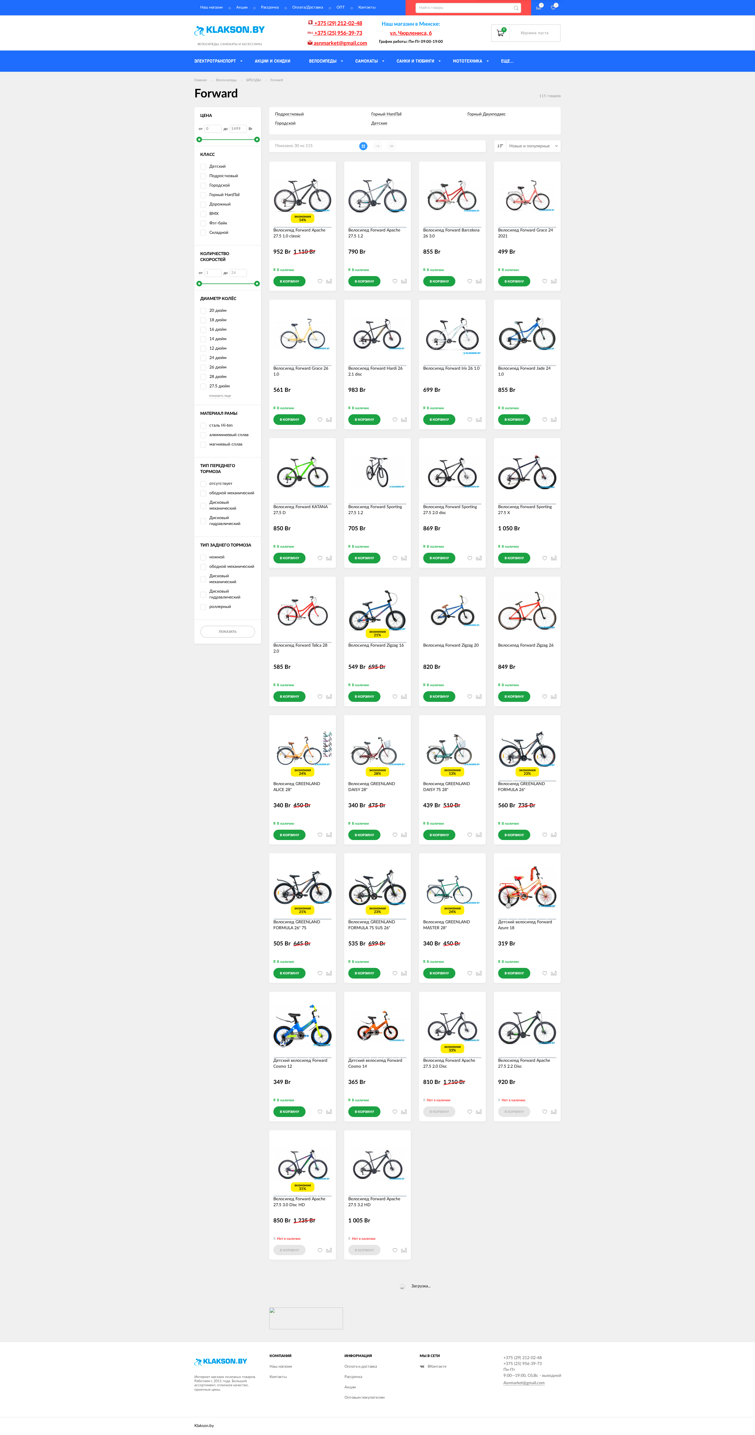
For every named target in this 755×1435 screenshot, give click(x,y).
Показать (228, 631)
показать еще (220, 395)
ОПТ (341, 7)
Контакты (366, 7)
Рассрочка (270, 7)
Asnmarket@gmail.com (524, 1383)
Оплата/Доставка (307, 7)
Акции (241, 7)
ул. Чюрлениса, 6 (411, 33)
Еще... (507, 61)
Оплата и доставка (360, 1367)
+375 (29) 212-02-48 (337, 23)
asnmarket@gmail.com (340, 43)
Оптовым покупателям (364, 1398)
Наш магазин (211, 7)
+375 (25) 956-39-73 (337, 33)
